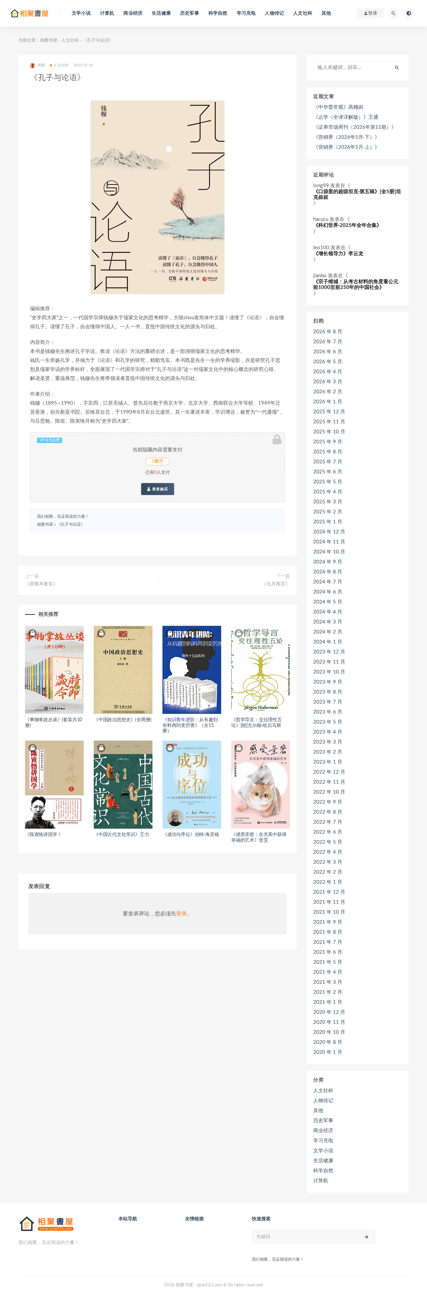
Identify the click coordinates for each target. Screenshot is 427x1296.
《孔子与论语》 (71, 524)
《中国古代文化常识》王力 (121, 834)
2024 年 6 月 (327, 591)
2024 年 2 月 (327, 631)
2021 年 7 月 (327, 942)
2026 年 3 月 (327, 381)
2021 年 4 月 (327, 972)
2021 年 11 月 (329, 902)
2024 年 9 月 (327, 561)
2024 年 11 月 (329, 541)
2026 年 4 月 (327, 371)
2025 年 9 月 (327, 441)
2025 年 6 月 (327, 471)
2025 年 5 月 (327, 481)
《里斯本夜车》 (41, 584)
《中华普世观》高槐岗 (338, 107)
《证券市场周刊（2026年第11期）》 (354, 127)
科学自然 (218, 13)
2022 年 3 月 (327, 862)
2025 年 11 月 (329, 421)
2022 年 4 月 (327, 852)
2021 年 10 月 (329, 912)
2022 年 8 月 (327, 812)
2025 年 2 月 (327, 511)
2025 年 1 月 (327, 521)
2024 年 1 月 (327, 641)
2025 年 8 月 (327, 451)
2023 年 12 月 (329, 652)
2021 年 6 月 (327, 952)
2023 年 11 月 (329, 662)
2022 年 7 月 (327, 822)
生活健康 (161, 13)
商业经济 (132, 13)
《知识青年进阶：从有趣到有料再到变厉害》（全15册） (190, 726)
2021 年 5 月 (327, 962)
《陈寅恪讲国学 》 (44, 834)
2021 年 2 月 (327, 992)
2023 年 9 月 (327, 682)
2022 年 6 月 (327, 832)
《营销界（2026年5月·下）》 (346, 137)
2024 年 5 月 (327, 601)
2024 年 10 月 (329, 551)
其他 (326, 13)
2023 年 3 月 (327, 742)
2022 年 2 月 (327, 872)
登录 (181, 913)
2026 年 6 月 (327, 351)
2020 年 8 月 (327, 1042)
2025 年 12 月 (329, 411)
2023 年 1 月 (327, 762)
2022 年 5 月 (327, 842)
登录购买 (159, 489)
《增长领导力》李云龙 (338, 253)
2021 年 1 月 (327, 1002)
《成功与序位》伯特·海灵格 (190, 834)
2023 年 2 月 (327, 752)
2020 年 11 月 (329, 1022)
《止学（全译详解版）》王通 (345, 117)
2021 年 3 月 (327, 982)
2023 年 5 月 (327, 722)
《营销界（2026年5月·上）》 (346, 147)
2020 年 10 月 (329, 1032)
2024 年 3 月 (327, 621)
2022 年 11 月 (329, 782)
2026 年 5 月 (327, 361)
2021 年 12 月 (329, 892)
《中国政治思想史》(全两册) (122, 720)
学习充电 (246, 13)
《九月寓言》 (276, 584)
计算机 (107, 13)
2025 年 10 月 (329, 431)
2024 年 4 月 (327, 611)
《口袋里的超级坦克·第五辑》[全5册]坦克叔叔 (357, 194)
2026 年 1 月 (327, 401)
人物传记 (274, 13)
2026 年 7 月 (327, 341)
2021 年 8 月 (327, 932)
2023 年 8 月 (327, 692)
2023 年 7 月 (327, 702)
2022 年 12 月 (329, 772)
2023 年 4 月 (327, 732)
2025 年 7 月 (327, 461)
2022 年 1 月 (327, 882)
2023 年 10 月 (329, 672)
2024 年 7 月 (327, 581)
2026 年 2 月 (327, 391)
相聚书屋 (48, 40)
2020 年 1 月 (327, 1052)
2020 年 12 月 (329, 1012)
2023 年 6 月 (327, 712)
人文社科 (302, 13)
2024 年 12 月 (329, 531)
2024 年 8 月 (327, 571)
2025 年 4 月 (327, 491)
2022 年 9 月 (327, 802)
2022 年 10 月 (329, 792)
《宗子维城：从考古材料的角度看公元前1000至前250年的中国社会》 (355, 284)
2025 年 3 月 (327, 501)
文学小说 (81, 13)
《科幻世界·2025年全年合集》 (347, 225)
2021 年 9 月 (327, 922)
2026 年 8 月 (327, 331)
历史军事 (189, 13)
